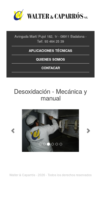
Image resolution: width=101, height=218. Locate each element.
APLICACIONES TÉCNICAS (50, 50)
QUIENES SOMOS (50, 59)
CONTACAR (50, 67)
